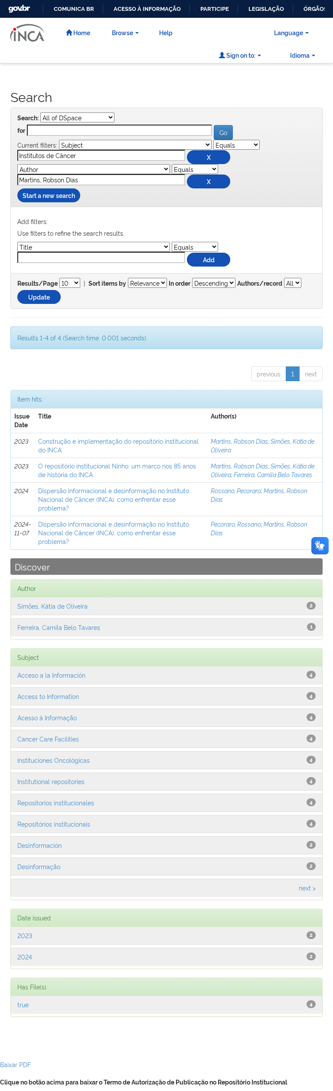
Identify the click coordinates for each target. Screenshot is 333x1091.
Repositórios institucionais (53, 824)
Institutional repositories (51, 781)
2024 (24, 957)
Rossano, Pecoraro (236, 490)
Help (166, 32)
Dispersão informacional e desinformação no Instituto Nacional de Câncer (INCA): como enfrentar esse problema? (113, 499)
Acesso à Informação (47, 717)
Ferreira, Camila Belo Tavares (273, 474)
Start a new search (49, 195)
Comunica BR (74, 9)
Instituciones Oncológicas (53, 760)
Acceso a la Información (51, 675)
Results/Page (37, 283)
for (21, 130)
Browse (122, 32)
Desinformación (39, 845)
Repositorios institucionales (55, 802)
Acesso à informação (147, 9)
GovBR (18, 6)
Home (81, 32)
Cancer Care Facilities (48, 739)
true (23, 1004)
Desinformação (38, 866)
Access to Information (48, 696)
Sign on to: (240, 55)
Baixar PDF (15, 1064)
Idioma (300, 55)
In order (179, 283)
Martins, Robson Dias (239, 441)
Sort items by (107, 283)
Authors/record (259, 283)
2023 (24, 935)
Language (288, 32)
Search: (28, 118)
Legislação (266, 9)
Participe (214, 9)
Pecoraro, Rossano (236, 524)
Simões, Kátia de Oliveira (52, 606)
